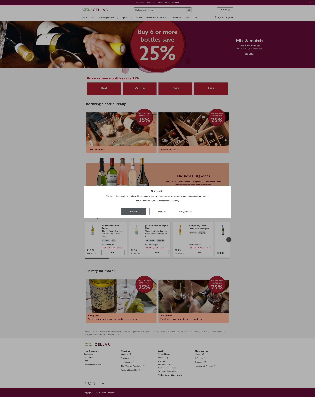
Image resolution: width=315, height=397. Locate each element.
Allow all (133, 211)
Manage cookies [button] (185, 211)
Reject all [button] (162, 211)
